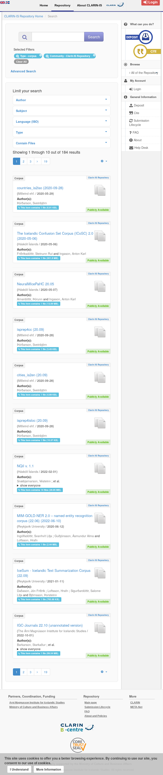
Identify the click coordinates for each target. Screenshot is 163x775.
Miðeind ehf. (26, 193)
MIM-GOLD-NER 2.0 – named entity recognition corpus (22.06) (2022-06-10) (54, 518)
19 (45, 161)
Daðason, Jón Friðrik (31, 591)
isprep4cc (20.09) (30, 329)
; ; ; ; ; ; (57, 483)
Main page (90, 702)
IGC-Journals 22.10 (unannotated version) (50, 625)
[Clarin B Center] (78, 728)
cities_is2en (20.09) (32, 374)
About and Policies (95, 715)
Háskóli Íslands (28, 244)
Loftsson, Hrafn (27, 540)
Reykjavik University (31, 526)
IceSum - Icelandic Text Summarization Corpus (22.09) (53, 573)
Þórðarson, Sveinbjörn (32, 203)
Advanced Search (23, 71)
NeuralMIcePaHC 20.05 (35, 283)
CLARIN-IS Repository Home (23, 16)
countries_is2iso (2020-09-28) (40, 187)
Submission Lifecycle (97, 707)
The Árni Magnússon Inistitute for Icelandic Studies (52, 631)
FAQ (87, 711)
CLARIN (135, 702)
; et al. (38, 483)
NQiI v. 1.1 (25, 465)
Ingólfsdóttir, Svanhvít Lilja (34, 536)
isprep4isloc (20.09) (32, 420)
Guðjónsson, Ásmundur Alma (74, 536)
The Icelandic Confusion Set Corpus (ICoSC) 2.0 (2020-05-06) (55, 236)
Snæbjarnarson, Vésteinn (34, 481)
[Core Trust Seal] (78, 745)
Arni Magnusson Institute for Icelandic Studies (37, 702)
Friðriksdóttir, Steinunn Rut (35, 253)
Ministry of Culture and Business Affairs (33, 707)
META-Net (136, 707)
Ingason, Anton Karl (72, 253)
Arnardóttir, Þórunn (29, 299)
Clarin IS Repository (98, 177)
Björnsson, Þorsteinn (43, 595)
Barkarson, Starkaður (31, 645)
